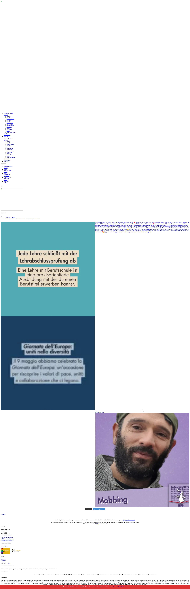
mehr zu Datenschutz (122, 586)
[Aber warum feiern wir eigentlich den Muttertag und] (142, 269)
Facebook (3, 514)
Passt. (114, 586)
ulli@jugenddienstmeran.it (129, 520)
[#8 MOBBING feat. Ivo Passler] (142, 363)
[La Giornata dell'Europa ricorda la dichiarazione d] (48, 363)
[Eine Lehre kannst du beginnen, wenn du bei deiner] (48, 269)
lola (9, 563)
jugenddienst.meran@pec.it (7, 540)
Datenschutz (3, 560)
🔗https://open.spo (99, 412)
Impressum (3, 559)
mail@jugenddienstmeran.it (7, 538)
